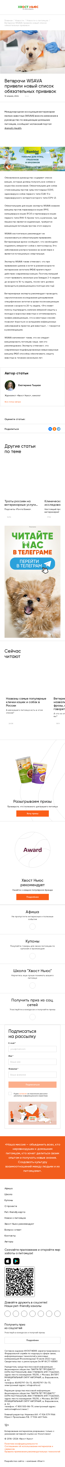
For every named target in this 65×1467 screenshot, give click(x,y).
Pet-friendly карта (15, 1212)
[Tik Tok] (49, 1314)
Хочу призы (32, 813)
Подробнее (32, 897)
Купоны (9, 1200)
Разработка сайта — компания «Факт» (25, 1461)
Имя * (10, 1056)
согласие (23, 1094)
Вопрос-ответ (13, 1229)
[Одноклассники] (54, 429)
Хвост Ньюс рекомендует (19, 1223)
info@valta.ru (33, 1385)
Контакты (10, 1235)
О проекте (11, 1206)
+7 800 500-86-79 (24, 1406)
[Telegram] (58, 429)
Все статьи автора (13, 402)
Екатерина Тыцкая (29, 385)
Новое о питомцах (15, 1217)
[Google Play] (16, 1261)
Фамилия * (13, 1069)
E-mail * (12, 1043)
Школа (8, 1194)
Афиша (9, 1188)
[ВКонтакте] (50, 429)
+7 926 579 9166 (47, 1414)
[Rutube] (57, 1314)
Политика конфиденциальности (21, 1443)
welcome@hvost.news (16, 1409)
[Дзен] (41, 1314)
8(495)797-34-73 (41, 1382)
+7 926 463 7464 (38, 1417)
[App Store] (8, 1261)
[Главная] (28, 7)
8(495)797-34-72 (23, 1382)
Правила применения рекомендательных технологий (32, 1451)
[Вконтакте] (8, 1314)
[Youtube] (16, 1314)
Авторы (9, 1241)
